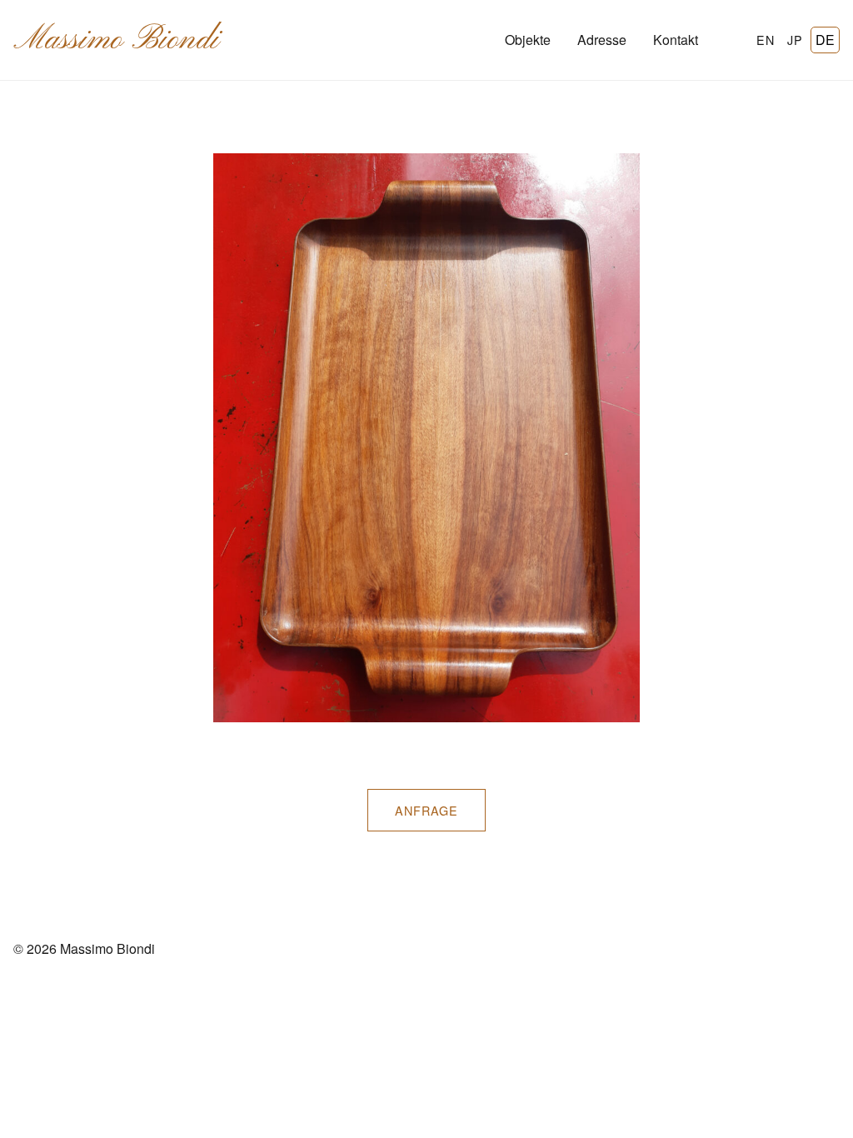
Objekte (528, 39)
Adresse (601, 39)
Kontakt (675, 39)
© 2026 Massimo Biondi (84, 948)
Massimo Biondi (116, 40)
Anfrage (426, 810)
